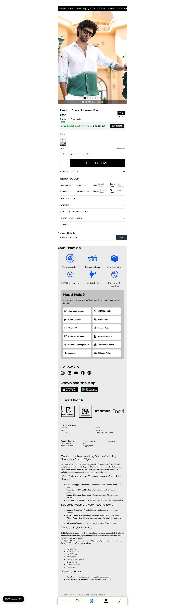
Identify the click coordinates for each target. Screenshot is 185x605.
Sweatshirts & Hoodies (104, 433)
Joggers (64, 433)
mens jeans (110, 441)
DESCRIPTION (68, 198)
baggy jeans (88, 446)
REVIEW (64, 225)
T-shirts (64, 428)
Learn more (106, 579)
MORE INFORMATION (71, 218)
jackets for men (67, 446)
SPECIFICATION (69, 171)
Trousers (98, 430)
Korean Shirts (71, 562)
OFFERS (65, 205)
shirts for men (66, 443)
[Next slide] (124, 58)
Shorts (97, 428)
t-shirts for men (89, 441)
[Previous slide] (61, 58)
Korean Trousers (73, 564)
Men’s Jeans (71, 557)
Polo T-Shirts (71, 554)
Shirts (63, 430)
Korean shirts (98, 490)
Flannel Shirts (71, 567)
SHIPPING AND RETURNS (74, 211)
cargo (85, 443)
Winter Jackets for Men (75, 559)
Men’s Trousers (72, 551)
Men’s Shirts (71, 549)
